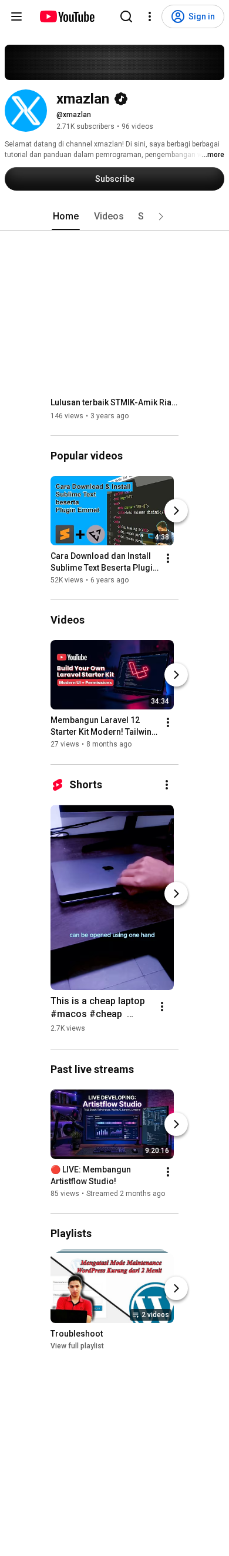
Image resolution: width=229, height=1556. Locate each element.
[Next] (176, 510)
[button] (161, 216)
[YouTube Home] (67, 16)
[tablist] (114, 216)
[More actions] (168, 558)
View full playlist (77, 1346)
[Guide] (16, 16)
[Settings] (150, 16)
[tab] (66, 216)
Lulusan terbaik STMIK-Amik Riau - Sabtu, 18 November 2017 (114, 402)
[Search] (126, 16)
